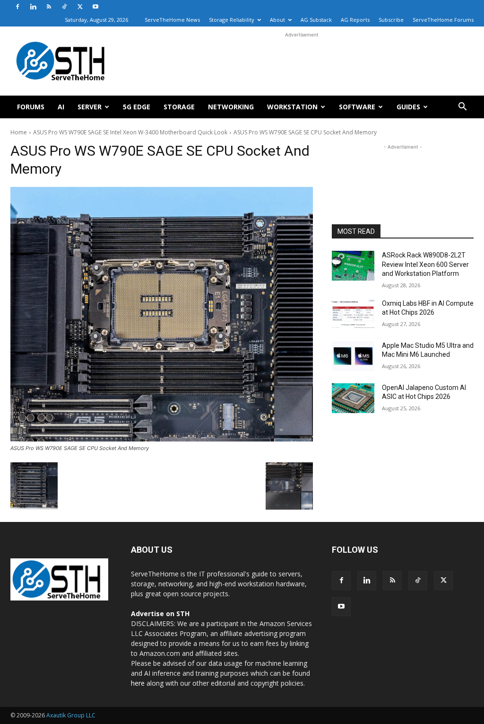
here (138, 683)
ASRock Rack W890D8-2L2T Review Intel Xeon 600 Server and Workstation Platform (425, 264)
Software (357, 106)
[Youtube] (95, 6)
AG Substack (316, 19)
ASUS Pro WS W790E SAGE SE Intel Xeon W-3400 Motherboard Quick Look (130, 132)
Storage (179, 106)
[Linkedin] (33, 6)
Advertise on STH (160, 613)
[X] (80, 6)
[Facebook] (17, 6)
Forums (30, 106)
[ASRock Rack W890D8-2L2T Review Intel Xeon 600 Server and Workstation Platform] (353, 266)
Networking (231, 106)
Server (90, 106)
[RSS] (49, 6)
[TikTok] (64, 6)
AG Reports (355, 19)
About (277, 19)
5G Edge (136, 106)
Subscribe (391, 19)
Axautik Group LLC (70, 715)
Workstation (292, 106)
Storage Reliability (231, 19)
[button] (462, 107)
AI (61, 106)
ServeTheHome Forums (443, 19)
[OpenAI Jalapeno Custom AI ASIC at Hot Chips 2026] (353, 398)
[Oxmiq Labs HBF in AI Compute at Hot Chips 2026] (353, 314)
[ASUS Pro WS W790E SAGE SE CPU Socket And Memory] (161, 314)
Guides (408, 106)
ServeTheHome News (172, 19)
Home (18, 132)
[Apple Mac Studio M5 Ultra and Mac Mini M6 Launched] (353, 356)
